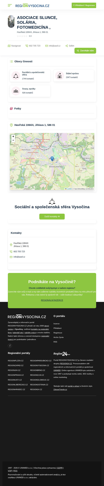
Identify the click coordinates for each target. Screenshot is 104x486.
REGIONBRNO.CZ (37, 370)
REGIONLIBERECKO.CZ (18, 385)
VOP (10, 471)
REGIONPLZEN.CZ (15, 361)
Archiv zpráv (59, 337)
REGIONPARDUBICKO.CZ (40, 361)
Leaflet (69, 189)
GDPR (60, 468)
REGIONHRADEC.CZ (16, 389)
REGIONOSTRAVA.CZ (39, 385)
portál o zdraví (73, 386)
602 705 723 (19, 251)
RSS (55, 342)
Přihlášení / (80, 5)
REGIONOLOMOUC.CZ (39, 380)
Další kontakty (51, 216)
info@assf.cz (19, 257)
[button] (52, 158)
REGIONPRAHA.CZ (16, 375)
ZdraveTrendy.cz (60, 389)
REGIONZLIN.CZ (37, 375)
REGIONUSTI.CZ (15, 380)
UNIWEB (57, 370)
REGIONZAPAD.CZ (15, 365)
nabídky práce (30, 333)
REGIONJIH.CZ (14, 370)
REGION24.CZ (36, 389)
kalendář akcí (18, 333)
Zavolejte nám (87, 51)
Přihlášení (58, 328)
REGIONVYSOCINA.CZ (39, 365)
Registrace (90, 5)
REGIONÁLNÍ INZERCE (52, 300)
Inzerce (56, 324)
